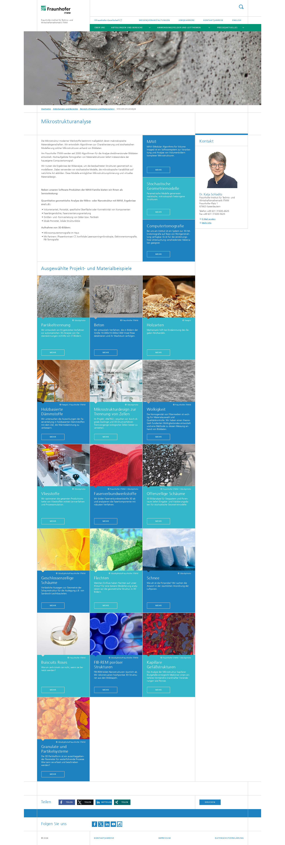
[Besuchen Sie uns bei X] (100, 824)
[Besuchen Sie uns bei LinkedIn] (107, 824)
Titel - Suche (241, 7)
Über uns (100, 27)
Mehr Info (206, 223)
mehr (106, 521)
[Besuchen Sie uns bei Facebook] (94, 824)
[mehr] (116, 466)
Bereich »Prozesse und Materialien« (97, 109)
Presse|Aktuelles (227, 27)
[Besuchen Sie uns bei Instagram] (119, 824)
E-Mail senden (208, 219)
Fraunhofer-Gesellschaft (107, 20)
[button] (67, 802)
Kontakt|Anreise (213, 20)
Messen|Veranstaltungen (154, 20)
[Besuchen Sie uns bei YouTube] (113, 824)
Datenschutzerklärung (229, 838)
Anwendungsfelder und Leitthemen (179, 27)
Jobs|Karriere (187, 20)
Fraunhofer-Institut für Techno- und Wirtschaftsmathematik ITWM (57, 21)
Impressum (164, 838)
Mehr (158, 170)
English (236, 20)
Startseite (46, 109)
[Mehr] (63, 297)
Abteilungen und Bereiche (127, 27)
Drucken (210, 802)
